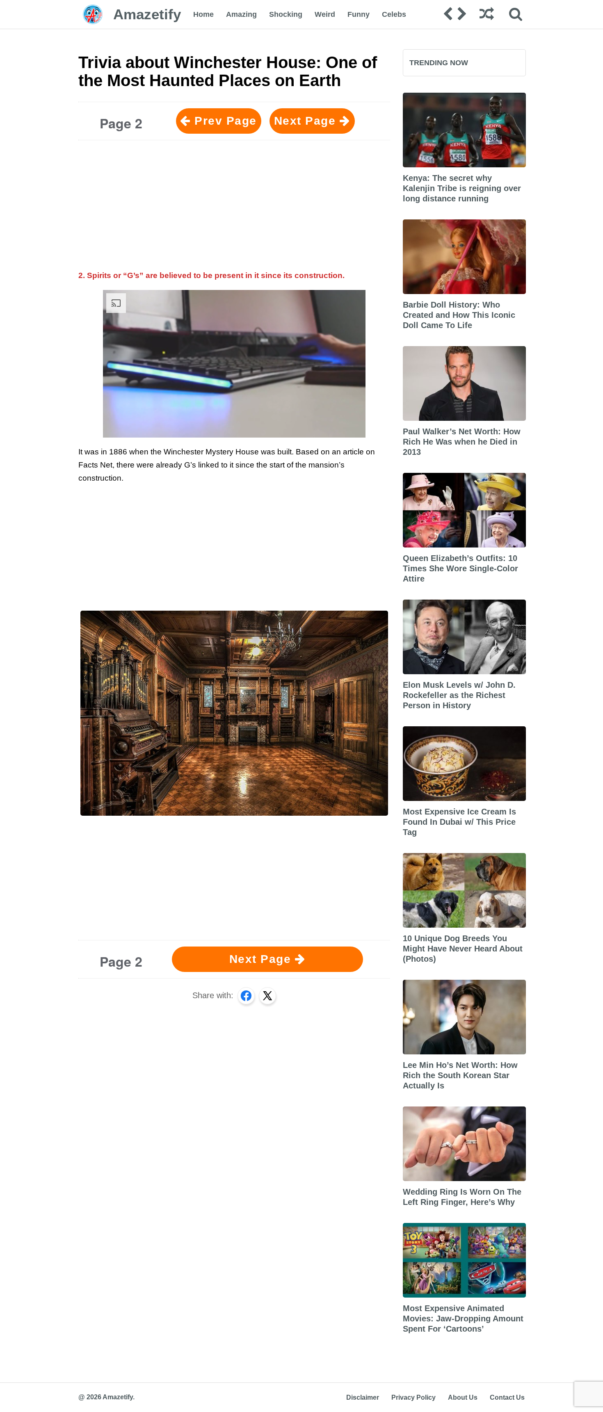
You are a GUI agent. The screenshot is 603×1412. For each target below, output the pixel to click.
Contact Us (507, 1397)
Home (203, 14)
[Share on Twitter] (267, 995)
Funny (358, 14)
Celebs (394, 14)
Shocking (285, 14)
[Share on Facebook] (246, 995)
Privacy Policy (413, 1397)
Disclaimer (362, 1397)
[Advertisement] (234, 203)
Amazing (241, 14)
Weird (325, 14)
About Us (462, 1397)
